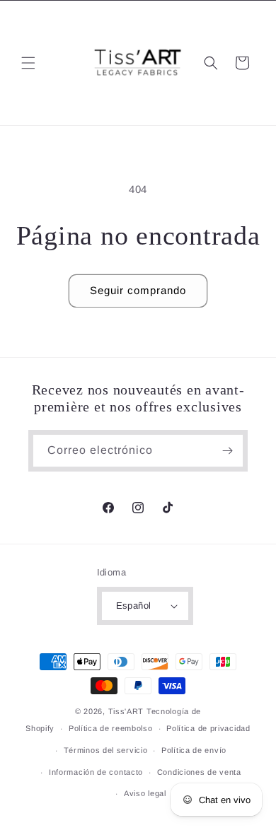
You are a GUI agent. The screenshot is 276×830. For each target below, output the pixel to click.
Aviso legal (145, 793)
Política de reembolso (111, 728)
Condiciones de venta (199, 772)
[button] (28, 62)
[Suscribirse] (227, 451)
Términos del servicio (106, 750)
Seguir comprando (138, 290)
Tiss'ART (126, 711)
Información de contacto (96, 772)
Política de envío (193, 750)
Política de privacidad (208, 728)
